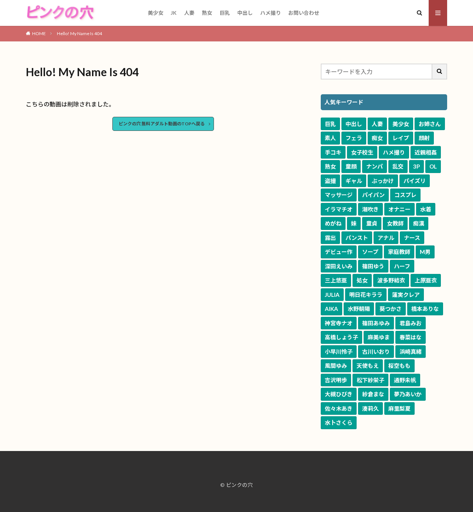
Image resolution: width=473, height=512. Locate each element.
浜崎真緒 (410, 351)
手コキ (333, 152)
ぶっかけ (383, 180)
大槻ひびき (339, 394)
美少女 (155, 13)
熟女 (207, 13)
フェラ (354, 138)
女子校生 (362, 152)
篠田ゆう (373, 266)
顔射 (424, 138)
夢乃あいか (408, 394)
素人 (330, 138)
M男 (425, 251)
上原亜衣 (426, 280)
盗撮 (330, 180)
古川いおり (376, 351)
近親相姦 (426, 152)
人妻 (189, 13)
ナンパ (374, 166)
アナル (386, 237)
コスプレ (405, 194)
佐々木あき (339, 408)
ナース (412, 237)
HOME (39, 33)
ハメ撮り (270, 13)
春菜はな (410, 337)
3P (416, 166)
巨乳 (225, 13)
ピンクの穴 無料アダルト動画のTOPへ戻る (162, 123)
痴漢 (418, 223)
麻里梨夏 (399, 408)
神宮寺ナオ (339, 323)
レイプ (400, 138)
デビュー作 (339, 251)
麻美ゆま (379, 337)
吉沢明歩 (336, 380)
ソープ (370, 251)
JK (174, 13)
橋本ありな (425, 308)
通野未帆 (405, 380)
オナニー (399, 209)
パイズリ (415, 180)
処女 (362, 280)
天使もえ (368, 365)
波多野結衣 (391, 280)
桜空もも (399, 365)
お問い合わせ (303, 13)
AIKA (331, 308)
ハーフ (402, 266)
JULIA (332, 294)
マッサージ (339, 194)
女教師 (395, 223)
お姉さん (430, 124)
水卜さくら (339, 422)
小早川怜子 (339, 351)
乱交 (398, 166)
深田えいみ (339, 266)
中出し (245, 13)
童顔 (351, 166)
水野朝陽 (359, 308)
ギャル (354, 180)
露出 (330, 237)
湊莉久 (370, 408)
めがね (333, 223)
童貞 (371, 223)
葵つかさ (391, 308)
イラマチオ (339, 209)
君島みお (410, 323)
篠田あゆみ (376, 323)
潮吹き (370, 209)
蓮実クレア (406, 294)
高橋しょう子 (341, 337)
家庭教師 (399, 251)
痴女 (377, 138)
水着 (425, 209)
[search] (439, 71)
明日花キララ (365, 294)
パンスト (357, 237)
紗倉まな (373, 394)
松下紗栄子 (370, 380)
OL (433, 166)
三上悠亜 (336, 280)
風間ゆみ (336, 365)
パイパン (373, 194)
